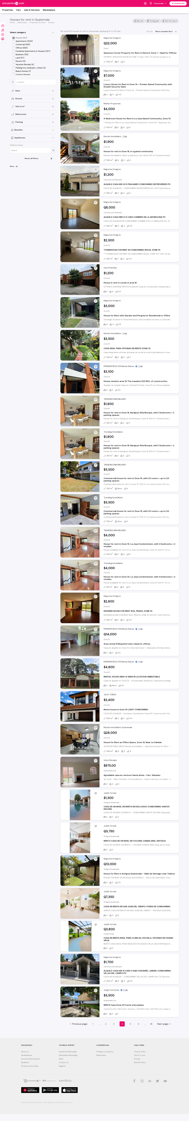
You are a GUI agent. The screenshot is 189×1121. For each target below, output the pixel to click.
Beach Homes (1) (23, 71)
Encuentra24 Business (30, 1059)
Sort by (150, 31)
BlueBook (25, 1062)
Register (62, 1066)
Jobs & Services (32, 10)
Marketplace (49, 10)
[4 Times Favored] (95, 268)
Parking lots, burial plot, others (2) (31, 68)
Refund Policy (140, 1062)
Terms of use (139, 1055)
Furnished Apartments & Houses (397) (33, 51)
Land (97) (20, 58)
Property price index (29, 1066)
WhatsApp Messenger (68, 1055)
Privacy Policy (140, 1051)
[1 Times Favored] (95, 169)
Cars (18, 10)
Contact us (63, 1062)
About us (25, 1051)
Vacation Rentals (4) (25, 64)
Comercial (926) (23, 44)
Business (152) (22, 54)
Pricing (137, 1059)
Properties (7, 10)
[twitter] (134, 1080)
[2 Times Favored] (95, 38)
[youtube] (165, 1080)
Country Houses (23, 74)
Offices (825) (22, 48)
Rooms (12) (21, 61)
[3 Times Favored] (95, 71)
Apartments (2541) (24, 41)
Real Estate (101, 1055)
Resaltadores (26, 1055)
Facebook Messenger (68, 1051)
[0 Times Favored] (95, 104)
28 (151, 1024)
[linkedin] (149, 1081)
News (61, 1059)
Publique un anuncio (104, 1051)
